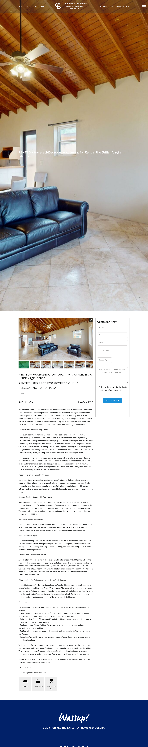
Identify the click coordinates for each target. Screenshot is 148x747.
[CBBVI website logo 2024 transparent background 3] (71, 5)
